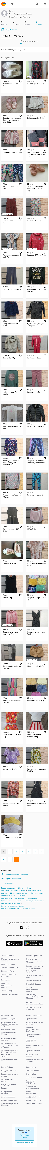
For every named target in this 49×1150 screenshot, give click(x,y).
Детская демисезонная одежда (32, 989)
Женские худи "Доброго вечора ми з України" (34, 961)
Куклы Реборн (7, 1067)
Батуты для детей (8, 1085)
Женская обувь (7, 971)
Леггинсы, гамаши (37, 893)
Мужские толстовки (33, 1051)
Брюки (29, 888)
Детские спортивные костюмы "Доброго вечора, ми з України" (9, 1053)
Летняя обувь (32, 898)
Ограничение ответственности (32, 1087)
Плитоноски (6, 980)
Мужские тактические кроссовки (34, 1060)
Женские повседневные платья (7, 985)
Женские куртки (7, 955)
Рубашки (22, 896)
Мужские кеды (31, 1019)
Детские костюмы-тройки (8, 1034)
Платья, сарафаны (8, 888)
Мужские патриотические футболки (32, 1029)
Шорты (20, 888)
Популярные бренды (34, 1077)
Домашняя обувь (29, 908)
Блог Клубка (31, 1074)
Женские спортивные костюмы (10, 960)
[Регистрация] (36, 3)
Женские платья (8, 964)
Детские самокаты (33, 981)
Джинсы (4, 893)
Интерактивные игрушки (7, 1092)
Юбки (23, 891)
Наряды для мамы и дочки (34, 976)
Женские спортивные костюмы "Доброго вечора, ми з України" (34, 969)
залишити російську (24, 1143)
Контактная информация (31, 1082)
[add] (28, 3)
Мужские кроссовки (34, 1015)
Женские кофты (7, 990)
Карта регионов (32, 1071)
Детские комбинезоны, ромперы (12, 898)
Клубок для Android (34, 1104)
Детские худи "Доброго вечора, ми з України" (34, 997)
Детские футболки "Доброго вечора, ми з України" (9, 1045)
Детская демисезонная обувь (34, 1003)
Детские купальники (8, 896)
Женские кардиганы (9, 968)
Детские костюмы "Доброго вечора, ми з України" (9, 1024)
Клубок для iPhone (33, 1100)
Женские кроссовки (34, 955)
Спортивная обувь (34, 891)
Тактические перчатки (31, 1041)
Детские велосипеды (9, 1060)
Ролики (4, 1088)
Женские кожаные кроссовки (8, 975)
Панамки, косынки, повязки (34, 901)
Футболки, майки (7, 901)
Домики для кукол (8, 1019)
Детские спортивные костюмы (9, 1105)
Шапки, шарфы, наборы (18, 893)
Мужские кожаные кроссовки (33, 1035)
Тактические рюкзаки (9, 994)
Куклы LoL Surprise (33, 984)
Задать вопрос (11, 29)
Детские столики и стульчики (33, 1008)
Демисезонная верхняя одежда (12, 906)
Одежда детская (8, 1029)
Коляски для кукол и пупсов (9, 1075)
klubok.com (3, 3)
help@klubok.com (33, 1097)
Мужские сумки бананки (32, 1055)
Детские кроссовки (8, 1097)
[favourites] (12, 3)
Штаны (18, 901)
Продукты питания (8, 1071)
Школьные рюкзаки (9, 1100)
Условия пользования (31, 1092)
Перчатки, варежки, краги (10, 908)
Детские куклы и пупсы (7, 1080)
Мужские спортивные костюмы (34, 1023)
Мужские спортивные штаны (34, 1046)
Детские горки (7, 1015)
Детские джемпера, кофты (10, 903)
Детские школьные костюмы (9, 1039)
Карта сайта (31, 1067)
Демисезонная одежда (9, 891)
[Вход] (44, 3)
